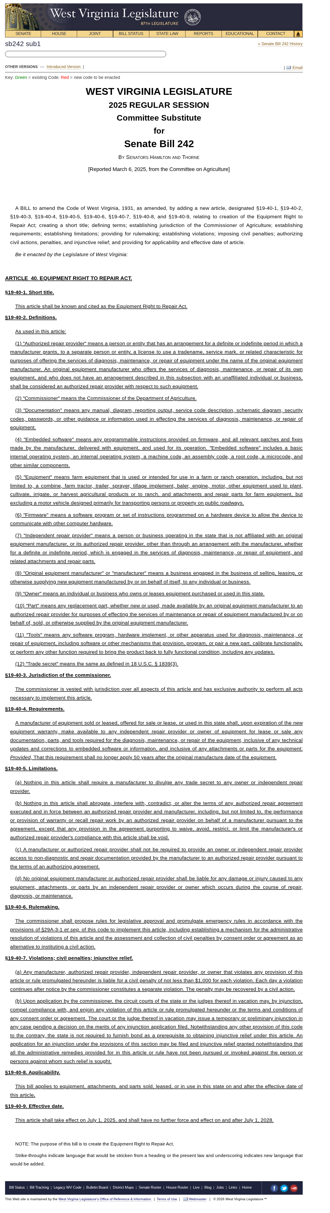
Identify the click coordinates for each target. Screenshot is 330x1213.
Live (196, 1187)
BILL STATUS (131, 33)
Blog (207, 1187)
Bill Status (17, 1187)
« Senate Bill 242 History (280, 43)
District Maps (123, 1187)
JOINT (95, 33)
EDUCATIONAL (240, 33)
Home (247, 1187)
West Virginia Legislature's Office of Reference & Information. (105, 1199)
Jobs (220, 1187)
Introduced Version (64, 66)
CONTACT (275, 33)
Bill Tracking (39, 1187)
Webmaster (198, 1199)
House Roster (177, 1187)
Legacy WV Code (67, 1187)
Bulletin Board (97, 1187)
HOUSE (59, 33)
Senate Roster (150, 1187)
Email (297, 67)
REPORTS (203, 33)
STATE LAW (167, 33)
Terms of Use (167, 1199)
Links (233, 1187)
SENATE (23, 33)
